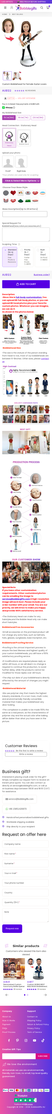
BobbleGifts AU (38, 1107)
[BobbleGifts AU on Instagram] (26, 1041)
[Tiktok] (43, 1041)
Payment (6, 1024)
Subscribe (43, 1056)
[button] (20, 90)
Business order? (42, 274)
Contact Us (32, 1016)
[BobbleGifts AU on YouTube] (34, 1041)
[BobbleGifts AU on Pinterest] (17, 1041)
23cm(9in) (38, 117)
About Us (6, 1016)
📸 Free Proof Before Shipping (28, 1)
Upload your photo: (11, 152)
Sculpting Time (17, 244)
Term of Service (34, 1032)
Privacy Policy (33, 1028)
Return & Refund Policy (38, 1024)
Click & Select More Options (20, 180)
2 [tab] (27, 995)
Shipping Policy (34, 1020)
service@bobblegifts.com (16, 599)
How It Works (8, 1020)
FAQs (4, 1028)
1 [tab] (24, 995)
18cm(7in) (23, 117)
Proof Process (8, 1032)
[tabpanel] (14, 974)
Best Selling (17, 14)
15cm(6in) (9, 117)
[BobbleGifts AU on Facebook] (9, 1041)
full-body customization (29, 297)
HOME (4, 14)
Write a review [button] (26, 754)
